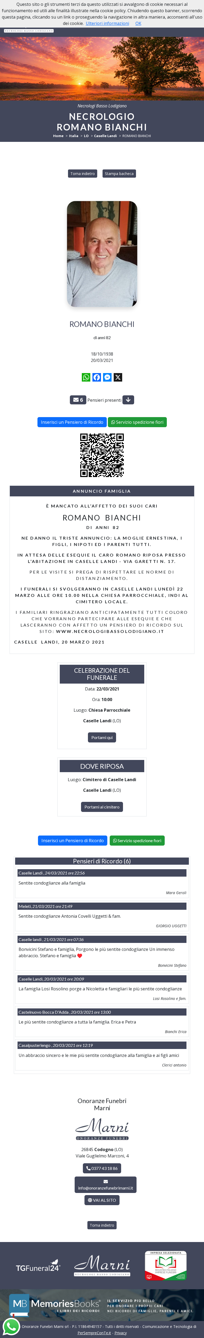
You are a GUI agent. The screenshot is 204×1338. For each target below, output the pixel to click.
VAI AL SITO (104, 1200)
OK (138, 23)
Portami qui (102, 737)
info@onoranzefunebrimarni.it (105, 1187)
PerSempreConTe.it (94, 1332)
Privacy (120, 1332)
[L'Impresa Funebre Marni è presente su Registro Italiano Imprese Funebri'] (165, 1265)
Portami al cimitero (102, 806)
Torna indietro (82, 173)
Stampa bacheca (119, 173)
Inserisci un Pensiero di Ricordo (72, 422)
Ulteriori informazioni (107, 23)
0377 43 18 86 (104, 1168)
